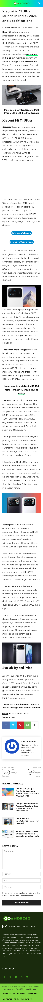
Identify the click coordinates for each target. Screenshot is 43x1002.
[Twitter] (13, 725)
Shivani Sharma (11, 27)
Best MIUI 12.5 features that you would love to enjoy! (22, 390)
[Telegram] (16, 977)
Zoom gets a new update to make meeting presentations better (32, 773)
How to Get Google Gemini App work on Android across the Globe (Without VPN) (27, 792)
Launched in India (15, 714)
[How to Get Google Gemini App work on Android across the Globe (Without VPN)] (8, 792)
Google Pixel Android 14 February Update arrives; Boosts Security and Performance (27, 807)
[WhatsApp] (27, 725)
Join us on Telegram (21, 233)
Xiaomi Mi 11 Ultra (9, 717)
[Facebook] (6, 725)
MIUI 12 (6, 375)
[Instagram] (10, 977)
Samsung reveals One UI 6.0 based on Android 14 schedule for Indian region (28, 833)
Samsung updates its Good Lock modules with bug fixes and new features (10, 773)
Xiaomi (6, 32)
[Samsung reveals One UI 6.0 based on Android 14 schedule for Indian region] (8, 834)
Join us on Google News (21, 242)
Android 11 (27, 372)
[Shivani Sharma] (12, 748)
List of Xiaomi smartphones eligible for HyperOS (27, 820)
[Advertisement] (21, 180)
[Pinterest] (20, 725)
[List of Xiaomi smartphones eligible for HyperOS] (8, 821)
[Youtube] (27, 977)
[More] (34, 725)
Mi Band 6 (31, 61)
